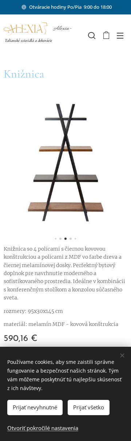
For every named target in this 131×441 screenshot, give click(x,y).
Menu (120, 35)
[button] (91, 35)
